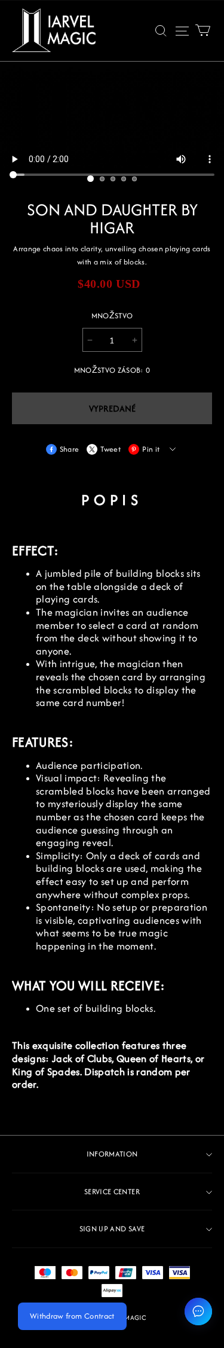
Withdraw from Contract (72, 1316)
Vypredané (112, 408)
